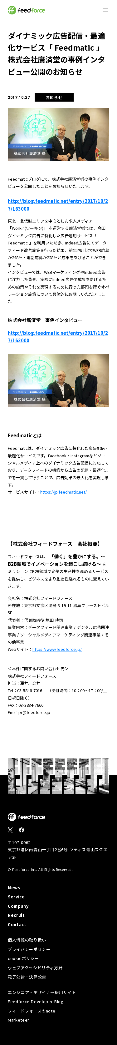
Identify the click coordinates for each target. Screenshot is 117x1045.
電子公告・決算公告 (27, 977)
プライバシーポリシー (29, 949)
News (14, 888)
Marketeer (18, 1020)
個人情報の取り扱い (27, 940)
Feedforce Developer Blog (36, 1001)
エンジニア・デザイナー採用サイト (42, 992)
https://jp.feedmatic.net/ (63, 492)
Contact (17, 924)
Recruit (16, 915)
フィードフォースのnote (31, 1011)
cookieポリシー (23, 958)
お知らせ (54, 97)
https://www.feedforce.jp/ (57, 649)
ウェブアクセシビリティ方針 (35, 968)
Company (18, 906)
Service (16, 897)
